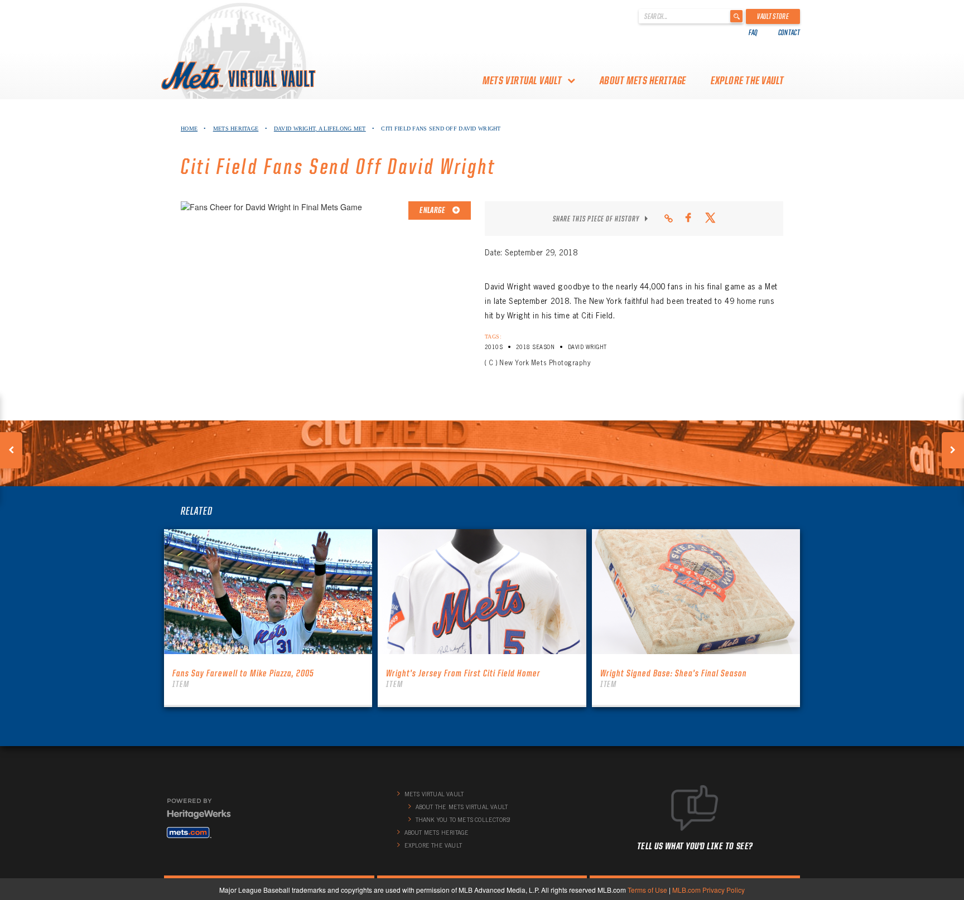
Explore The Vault (747, 80)
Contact (789, 32)
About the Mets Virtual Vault (462, 807)
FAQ (753, 32)
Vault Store (773, 16)
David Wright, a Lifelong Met (320, 128)
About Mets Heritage (643, 80)
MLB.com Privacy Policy (708, 889)
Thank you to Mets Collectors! (463, 820)
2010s (494, 347)
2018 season (535, 347)
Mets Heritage (236, 128)
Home (189, 128)
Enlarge (433, 210)
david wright (587, 347)
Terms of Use (647, 889)
